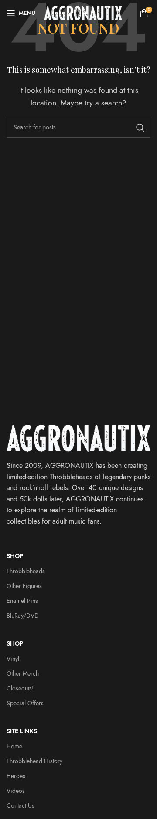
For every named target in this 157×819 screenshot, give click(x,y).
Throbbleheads (26, 571)
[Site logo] (83, 12)
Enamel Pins (22, 601)
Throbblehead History (34, 761)
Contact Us (20, 806)
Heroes (16, 776)
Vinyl (13, 659)
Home (14, 746)
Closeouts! (20, 688)
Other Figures (24, 586)
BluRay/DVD (23, 616)
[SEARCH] (140, 128)
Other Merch (23, 674)
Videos (16, 791)
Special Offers (25, 703)
